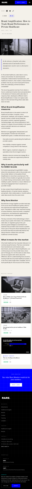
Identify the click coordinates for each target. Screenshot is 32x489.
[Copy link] (13, 11)
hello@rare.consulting (7, 439)
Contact (3, 415)
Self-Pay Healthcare (7, 33)
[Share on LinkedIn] (7, 11)
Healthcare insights (6, 428)
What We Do (4, 407)
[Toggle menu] (29, 2)
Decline (5, 485)
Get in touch (5, 446)
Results (3, 412)
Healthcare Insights (6, 409)
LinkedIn (4, 420)
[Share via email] (10, 11)
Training (3, 418)
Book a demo (21, 2)
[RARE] (4, 2)
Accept (16, 485)
